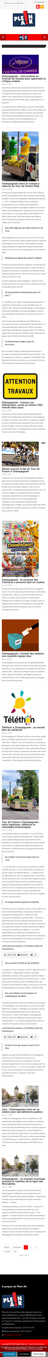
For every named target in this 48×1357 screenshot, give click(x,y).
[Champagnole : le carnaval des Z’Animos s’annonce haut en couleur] (20, 549)
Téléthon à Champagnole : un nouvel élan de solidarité (23, 728)
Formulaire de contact (12, 1335)
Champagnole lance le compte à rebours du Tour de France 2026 (20, 185)
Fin (15, 1252)
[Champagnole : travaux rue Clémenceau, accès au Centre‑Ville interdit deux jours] (20, 386)
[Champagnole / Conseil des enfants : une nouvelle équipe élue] (20, 635)
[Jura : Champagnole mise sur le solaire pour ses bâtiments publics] (20, 1096)
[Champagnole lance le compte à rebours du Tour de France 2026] (20, 156)
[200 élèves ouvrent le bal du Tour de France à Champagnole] (20, 454)
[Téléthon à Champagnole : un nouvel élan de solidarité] (20, 708)
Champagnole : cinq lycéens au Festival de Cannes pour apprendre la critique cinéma (24, 78)
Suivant (7, 1252)
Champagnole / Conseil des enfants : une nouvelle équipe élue (23, 655)
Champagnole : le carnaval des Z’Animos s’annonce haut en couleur (23, 581)
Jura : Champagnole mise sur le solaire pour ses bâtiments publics (22, 1110)
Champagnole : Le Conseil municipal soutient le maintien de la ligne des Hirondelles (23, 1181)
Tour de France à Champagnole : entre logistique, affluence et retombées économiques (21, 824)
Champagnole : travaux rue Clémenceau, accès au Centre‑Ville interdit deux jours (22, 404)
